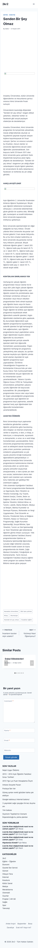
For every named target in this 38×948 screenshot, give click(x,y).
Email (7, 740)
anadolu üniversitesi (11, 611)
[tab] (15, 673)
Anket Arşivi (11, 924)
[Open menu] (34, 4)
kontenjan (14, 615)
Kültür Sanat (7, 883)
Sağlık (4, 902)
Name (7, 730)
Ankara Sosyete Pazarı (11, 785)
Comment (8, 701)
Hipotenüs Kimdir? (10, 843)
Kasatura (6, 880)
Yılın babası (7, 810)
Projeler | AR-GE (9, 899)
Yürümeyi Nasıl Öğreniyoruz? (30, 633)
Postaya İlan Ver (9, 789)
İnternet (5, 877)
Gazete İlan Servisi (10, 868)
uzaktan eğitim (26, 620)
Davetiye (10, 928)
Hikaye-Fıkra (7, 874)
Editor (7, 29)
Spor (4, 905)
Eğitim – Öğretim (9, 861)
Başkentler (22, 924)
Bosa (30, 924)
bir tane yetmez (26, 611)
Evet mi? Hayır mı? (23, 928)
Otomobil (6, 893)
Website (7, 750)
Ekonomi (5, 865)
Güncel (5, 871)
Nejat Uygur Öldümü (10, 770)
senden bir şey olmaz (11, 620)
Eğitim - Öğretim (9, 15)
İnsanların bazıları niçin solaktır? (9, 633)
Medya (5, 886)
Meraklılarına (7, 890)
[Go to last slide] (6, 663)
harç (6, 615)
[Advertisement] (19, 52)
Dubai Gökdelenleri (14, 659)
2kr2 (4, 858)
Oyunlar (5, 896)
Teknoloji (6, 908)
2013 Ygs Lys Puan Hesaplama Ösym (17, 781)
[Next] (32, 663)
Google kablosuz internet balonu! (15, 799)
